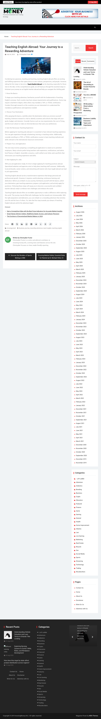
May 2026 (79, 223)
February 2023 (80, 359)
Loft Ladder (80, 479)
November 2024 (81, 284)
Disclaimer (79, 600)
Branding (79, 489)
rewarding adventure (36, 228)
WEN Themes (93, 716)
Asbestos (79, 486)
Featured (79, 504)
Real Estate (80, 543)
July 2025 (79, 255)
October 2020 (80, 452)
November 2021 (81, 412)
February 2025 (80, 273)
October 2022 (80, 373)
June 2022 (79, 387)
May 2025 (79, 262)
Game (78, 511)
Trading (78, 568)
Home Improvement (82, 525)
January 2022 (80, 405)
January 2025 (80, 276)
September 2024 (81, 291)
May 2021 (79, 434)
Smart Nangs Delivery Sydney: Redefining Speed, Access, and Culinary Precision (33, 214)
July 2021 (79, 427)
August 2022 (80, 380)
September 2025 (81, 248)
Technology (80, 565)
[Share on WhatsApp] (26, 224)
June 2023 (79, 344)
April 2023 (79, 352)
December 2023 (81, 323)
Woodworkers (80, 572)
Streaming (79, 561)
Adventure (79, 482)
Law (77, 532)
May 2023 (79, 348)
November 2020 (81, 448)
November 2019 (81, 463)
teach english (47, 228)
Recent (84, 61)
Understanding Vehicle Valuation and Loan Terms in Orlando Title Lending (85, 72)
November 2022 (81, 370)
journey (27, 228)
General (78, 518)
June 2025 (79, 259)
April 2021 (79, 438)
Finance (78, 507)
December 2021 (81, 409)
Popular (77, 61)
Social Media (80, 554)
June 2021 (79, 430)
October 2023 (80, 330)
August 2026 (80, 212)
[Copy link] (50, 224)
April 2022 (79, 395)
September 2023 (81, 334)
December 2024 (81, 280)
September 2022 (81, 377)
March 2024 (80, 312)
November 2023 (81, 327)
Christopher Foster (25, 54)
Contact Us (79, 588)
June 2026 (79, 219)
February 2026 (80, 234)
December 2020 (81, 445)
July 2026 (79, 216)
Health (78, 522)
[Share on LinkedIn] (22, 224)
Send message (80, 194)
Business (21, 228)
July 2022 (79, 384)
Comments (90, 61)
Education (79, 500)
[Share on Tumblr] (41, 224)
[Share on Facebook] (12, 224)
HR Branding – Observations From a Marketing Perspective (84, 108)
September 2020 (81, 455)
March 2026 (80, 230)
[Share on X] (17, 224)
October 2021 (80, 416)
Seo (77, 550)
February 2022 (80, 402)
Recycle (78, 547)
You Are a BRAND (89, 95)
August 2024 (80, 294)
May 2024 (79, 305)
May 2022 (79, 391)
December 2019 (81, 459)
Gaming (78, 514)
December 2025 (81, 241)
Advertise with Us (82, 609)
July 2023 (79, 341)
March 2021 (80, 441)
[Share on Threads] (45, 224)
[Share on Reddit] (36, 224)
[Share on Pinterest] (31, 224)
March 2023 (80, 355)
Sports (78, 557)
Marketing (79, 539)
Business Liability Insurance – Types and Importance (89, 122)
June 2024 (79, 301)
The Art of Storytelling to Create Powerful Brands (89, 85)
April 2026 (79, 226)
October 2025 (80, 244)
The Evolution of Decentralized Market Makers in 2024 (25, 216)
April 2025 (79, 266)
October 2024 (80, 287)
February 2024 (80, 316)
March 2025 (80, 269)
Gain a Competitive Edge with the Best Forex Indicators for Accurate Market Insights (34, 211)
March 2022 (80, 398)
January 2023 (80, 362)
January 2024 (80, 319)
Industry (78, 529)
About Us (79, 596)
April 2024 (79, 309)
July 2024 (79, 298)
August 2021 (80, 423)
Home (78, 592)
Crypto (78, 497)
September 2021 (81, 420)
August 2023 (80, 337)
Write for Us (80, 604)
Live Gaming (80, 536)
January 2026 (80, 237)
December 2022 (81, 366)
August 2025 (80, 251)
